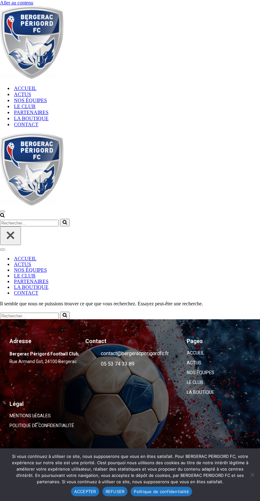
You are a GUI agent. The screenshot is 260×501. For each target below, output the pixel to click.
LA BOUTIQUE (31, 118)
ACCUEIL (25, 88)
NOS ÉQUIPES (30, 100)
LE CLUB (25, 106)
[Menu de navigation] (2, 211)
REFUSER (115, 491)
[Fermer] (10, 235)
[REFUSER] (252, 475)
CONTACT (26, 124)
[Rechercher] (2, 215)
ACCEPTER (85, 491)
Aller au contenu (16, 2)
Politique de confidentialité (161, 491)
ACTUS (22, 94)
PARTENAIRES (31, 112)
